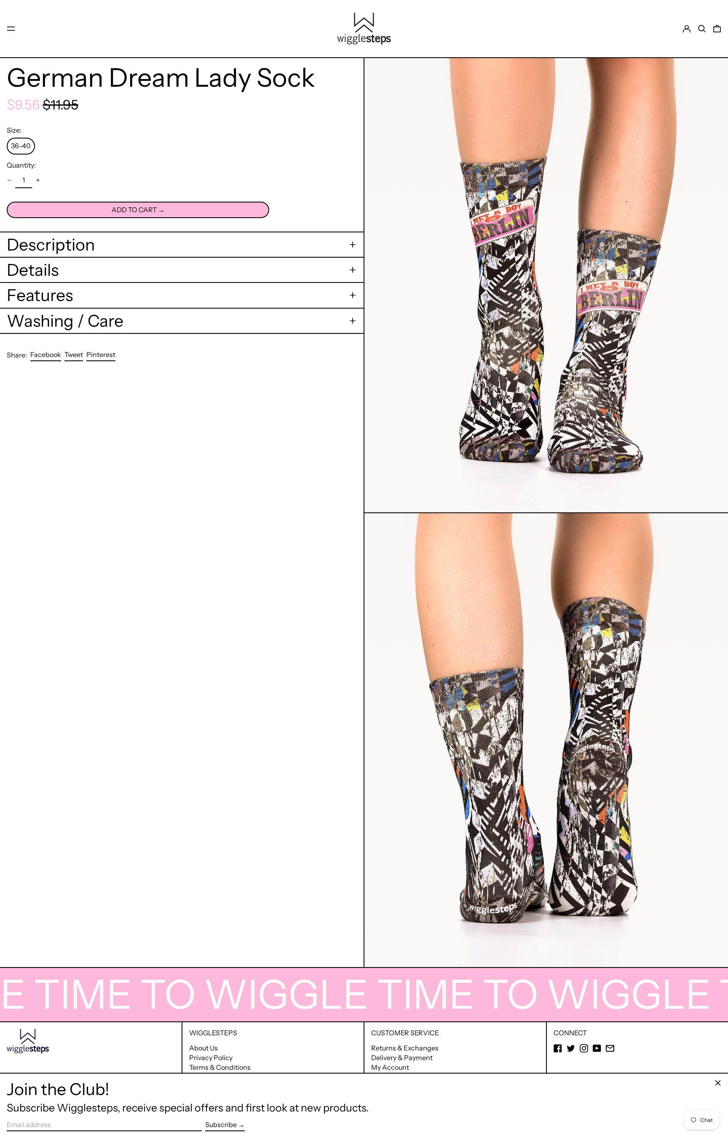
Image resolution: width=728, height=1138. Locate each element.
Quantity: (21, 165)
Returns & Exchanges (405, 1048)
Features (40, 295)
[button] (702, 28)
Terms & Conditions (220, 1067)
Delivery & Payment (402, 1057)
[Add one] (38, 180)
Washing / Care (65, 321)
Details (33, 270)
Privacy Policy (211, 1057)
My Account (390, 1067)
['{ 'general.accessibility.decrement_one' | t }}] (9, 180)
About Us (203, 1048)
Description (51, 244)
